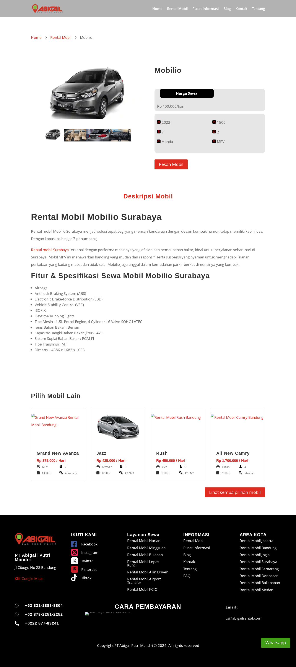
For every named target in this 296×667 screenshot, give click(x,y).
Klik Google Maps (29, 578)
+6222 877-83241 (42, 623)
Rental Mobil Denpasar (259, 575)
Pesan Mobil (171, 164)
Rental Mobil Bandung (258, 547)
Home (157, 9)
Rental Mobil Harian (143, 540)
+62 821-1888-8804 (44, 605)
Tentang (258, 9)
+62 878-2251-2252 (44, 614)
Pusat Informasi (205, 9)
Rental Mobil (177, 9)
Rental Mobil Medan (256, 589)
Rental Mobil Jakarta (256, 540)
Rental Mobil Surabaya (258, 561)
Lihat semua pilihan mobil (235, 492)
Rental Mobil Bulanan (145, 554)
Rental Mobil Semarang (259, 568)
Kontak (241, 9)
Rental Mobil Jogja (255, 554)
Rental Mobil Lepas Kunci (143, 563)
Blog (227, 9)
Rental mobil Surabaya (50, 249)
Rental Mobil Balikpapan (260, 582)
